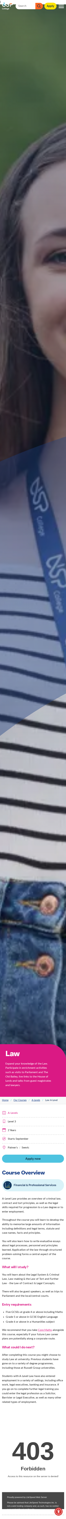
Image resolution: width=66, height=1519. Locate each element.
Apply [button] (50, 6)
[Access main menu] (61, 6)
